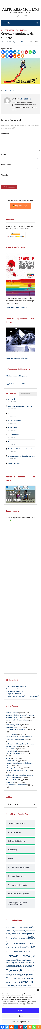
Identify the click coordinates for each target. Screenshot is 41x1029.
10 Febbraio (11, 927)
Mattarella (13, 966)
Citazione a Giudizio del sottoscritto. (21, 449)
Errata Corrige (11, 727)
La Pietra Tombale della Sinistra (16, 729)
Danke (8, 758)
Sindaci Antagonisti (12, 725)
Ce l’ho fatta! (10, 749)
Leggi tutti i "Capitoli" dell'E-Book (17, 358)
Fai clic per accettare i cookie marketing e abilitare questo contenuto (20, 494)
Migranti (14, 970)
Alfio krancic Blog (20, 9)
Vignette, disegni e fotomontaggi (14, 30)
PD (8, 978)
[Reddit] (18, 56)
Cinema (10, 442)
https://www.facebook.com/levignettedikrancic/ (22, 696)
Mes (31, 966)
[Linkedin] (15, 52)
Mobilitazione (13, 427)
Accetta (20, 1010)
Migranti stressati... (15, 420)
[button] (38, 990)
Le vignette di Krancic (13, 694)
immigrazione (11, 960)
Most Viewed (25, 393)
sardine (26, 982)
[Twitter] (7, 52)
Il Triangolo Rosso (12, 768)
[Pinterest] (26, 52)
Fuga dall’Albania (11, 751)
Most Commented (11, 393)
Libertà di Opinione (13, 963)
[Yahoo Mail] (11, 56)
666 (9, 413)
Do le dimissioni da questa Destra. (20, 406)
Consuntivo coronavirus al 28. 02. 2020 (21, 456)
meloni (24, 966)
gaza (32, 943)
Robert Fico (23, 978)
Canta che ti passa (12, 713)
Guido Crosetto (24, 951)
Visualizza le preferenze (20, 1022)
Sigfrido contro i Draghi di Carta (17, 720)
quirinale (15, 978)
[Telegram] (7, 56)
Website (4, 175)
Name (3, 155)
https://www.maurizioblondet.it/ (16, 687)
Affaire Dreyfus (24, 927)
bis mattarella (10, 91)
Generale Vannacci (13, 947)
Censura (15, 934)
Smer (19, 986)
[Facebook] (3, 52)
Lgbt (30, 960)
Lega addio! (12, 399)
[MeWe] (34, 52)
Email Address (7, 165)
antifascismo (20, 931)
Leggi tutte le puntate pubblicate (17, 307)
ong (26, 974)
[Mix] (3, 56)
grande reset (12, 951)
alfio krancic (24, 42)
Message (5, 134)
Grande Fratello (27, 947)
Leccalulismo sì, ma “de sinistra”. (17, 770)
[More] (22, 56)
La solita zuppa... (14, 435)
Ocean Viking (17, 975)
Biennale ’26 (10, 782)
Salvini (16, 982)
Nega (20, 1016)
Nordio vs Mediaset (12, 780)
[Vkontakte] (11, 52)
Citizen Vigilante (11, 734)
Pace (32, 975)
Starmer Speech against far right (17, 753)
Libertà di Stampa (27, 963)
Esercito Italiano (21, 938)
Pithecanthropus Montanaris (16, 785)
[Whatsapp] (30, 52)
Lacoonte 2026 (11, 761)
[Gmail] (22, 52)
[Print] (15, 56)
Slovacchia (11, 986)
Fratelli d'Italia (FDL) (20, 943)
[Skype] (18, 52)
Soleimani (26, 986)
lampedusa (22, 960)
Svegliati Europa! (14, 463)
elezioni (11, 938)
